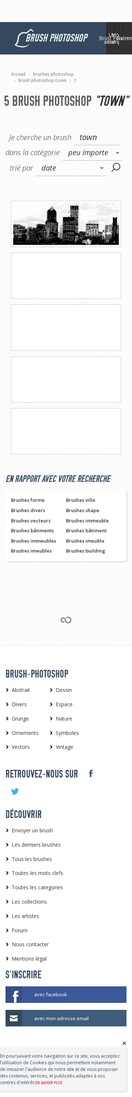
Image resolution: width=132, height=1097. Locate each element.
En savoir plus (48, 1082)
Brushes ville (80, 500)
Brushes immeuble (87, 520)
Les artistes (112, 38)
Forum (120, 38)
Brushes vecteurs (31, 520)
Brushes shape (82, 510)
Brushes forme (28, 500)
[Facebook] (90, 773)
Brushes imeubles (31, 550)
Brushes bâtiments (32, 530)
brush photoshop (56, 38)
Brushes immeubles (33, 540)
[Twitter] (14, 791)
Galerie (124, 38)
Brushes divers (28, 510)
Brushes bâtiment (86, 530)
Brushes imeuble (85, 540)
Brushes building (85, 550)
